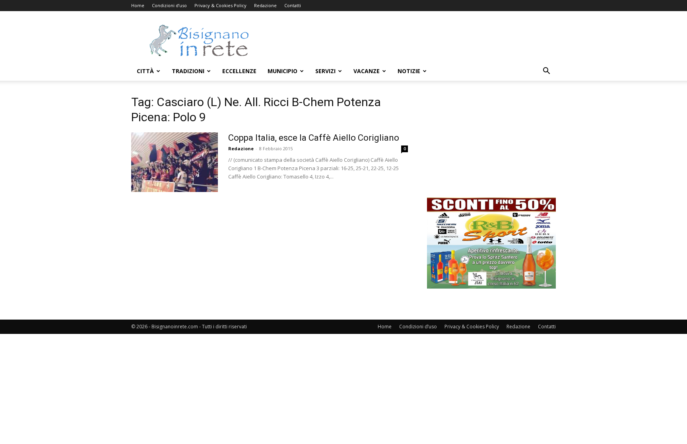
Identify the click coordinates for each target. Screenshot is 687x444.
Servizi (325, 71)
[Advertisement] (411, 40)
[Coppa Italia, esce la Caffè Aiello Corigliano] (174, 162)
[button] (546, 72)
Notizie (409, 71)
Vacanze (366, 71)
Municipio (282, 71)
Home (137, 5)
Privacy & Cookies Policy (220, 5)
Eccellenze (239, 71)
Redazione (265, 5)
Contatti (292, 5)
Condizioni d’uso (169, 5)
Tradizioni (188, 71)
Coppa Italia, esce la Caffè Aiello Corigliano (313, 138)
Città (145, 71)
